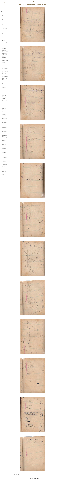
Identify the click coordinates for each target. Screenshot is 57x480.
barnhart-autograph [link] (4, 25)
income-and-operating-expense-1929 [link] (5, 77)
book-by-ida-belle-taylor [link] (4, 29)
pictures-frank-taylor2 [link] (4, 140)
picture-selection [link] (4, 134)
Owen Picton (37, 478)
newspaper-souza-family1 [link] (4, 109)
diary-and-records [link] (4, 38)
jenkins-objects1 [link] (4, 80)
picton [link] (2, 11)
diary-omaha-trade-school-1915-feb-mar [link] (4, 62)
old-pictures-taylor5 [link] (4, 128)
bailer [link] (2, 24)
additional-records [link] (4, 20)
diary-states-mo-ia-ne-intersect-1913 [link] (5, 66)
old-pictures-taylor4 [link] (4, 127)
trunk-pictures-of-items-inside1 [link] (4, 166)
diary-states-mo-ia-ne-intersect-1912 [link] (5, 64)
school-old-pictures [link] (4, 152)
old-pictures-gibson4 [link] (4, 118)
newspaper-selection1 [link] (4, 107)
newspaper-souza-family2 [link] (4, 111)
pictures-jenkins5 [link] (4, 147)
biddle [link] (2, 7)
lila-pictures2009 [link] (4, 84)
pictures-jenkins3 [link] (4, 144)
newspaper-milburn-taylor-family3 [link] (4, 96)
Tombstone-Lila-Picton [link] (5, 160)
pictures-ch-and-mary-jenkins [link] (5, 136)
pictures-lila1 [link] (3, 151)
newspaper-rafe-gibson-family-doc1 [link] (4, 100)
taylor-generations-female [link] (4, 154)
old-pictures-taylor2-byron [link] (4, 124)
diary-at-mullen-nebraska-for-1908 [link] (4, 44)
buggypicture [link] (3, 30)
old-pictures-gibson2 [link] (4, 115)
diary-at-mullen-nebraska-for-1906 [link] (4, 40)
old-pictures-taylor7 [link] (4, 131)
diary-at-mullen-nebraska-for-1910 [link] (4, 49)
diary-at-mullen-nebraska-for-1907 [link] (4, 42)
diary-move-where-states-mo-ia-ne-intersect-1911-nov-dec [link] (5, 59)
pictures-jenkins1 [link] (4, 141)
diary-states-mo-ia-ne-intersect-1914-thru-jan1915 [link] (5, 69)
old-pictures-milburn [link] (4, 119)
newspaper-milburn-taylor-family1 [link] (4, 91)
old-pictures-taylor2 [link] (4, 122)
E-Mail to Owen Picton (16, 474)
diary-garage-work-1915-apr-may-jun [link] (4, 57)
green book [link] (2, 8)
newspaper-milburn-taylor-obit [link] (4, 98)
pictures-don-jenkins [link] (4, 137)
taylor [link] (2, 19)
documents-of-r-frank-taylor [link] (5, 72)
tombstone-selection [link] (4, 161)
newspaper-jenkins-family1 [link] (4, 89)
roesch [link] (2, 16)
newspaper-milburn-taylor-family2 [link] (4, 93)
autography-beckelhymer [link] (3, 22)
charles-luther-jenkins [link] (4, 34)
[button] (56, 1)
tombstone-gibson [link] (4, 157)
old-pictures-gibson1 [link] (4, 114)
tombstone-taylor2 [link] (4, 164)
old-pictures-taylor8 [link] (4, 132)
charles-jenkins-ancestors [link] (4, 174)
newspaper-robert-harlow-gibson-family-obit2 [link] (4, 105)
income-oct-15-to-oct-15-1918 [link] (4, 79)
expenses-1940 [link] (4, 73)
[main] (33, 3)
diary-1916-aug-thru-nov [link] (4, 36)
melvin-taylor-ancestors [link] (3, 168)
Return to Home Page (16, 475)
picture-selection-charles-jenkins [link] (4, 172)
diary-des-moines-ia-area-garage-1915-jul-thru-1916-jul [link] (4, 54)
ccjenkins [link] (3, 33)
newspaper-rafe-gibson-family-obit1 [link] (4, 102)
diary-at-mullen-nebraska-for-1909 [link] (4, 46)
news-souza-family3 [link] (4, 87)
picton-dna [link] (2, 12)
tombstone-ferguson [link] (4, 156)
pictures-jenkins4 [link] (4, 145)
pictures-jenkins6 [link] (4, 148)
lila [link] (2, 83)
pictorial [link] (2, 15)
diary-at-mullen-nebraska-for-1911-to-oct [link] (5, 51)
